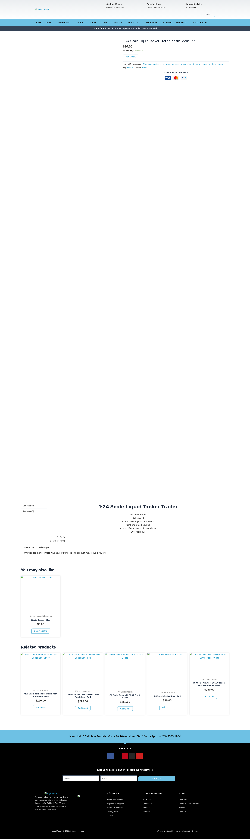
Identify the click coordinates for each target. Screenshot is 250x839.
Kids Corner (166, 22)
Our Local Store (114, 4)
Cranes (48, 22)
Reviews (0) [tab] (28, 511)
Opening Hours (154, 4)
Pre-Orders (181, 22)
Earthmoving (64, 22)
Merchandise (151, 22)
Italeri (144, 67)
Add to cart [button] (41, 707)
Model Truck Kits (190, 64)
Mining (80, 22)
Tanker (130, 67)
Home (38, 22)
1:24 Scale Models (151, 64)
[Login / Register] (182, 6)
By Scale (118, 22)
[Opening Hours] (142, 6)
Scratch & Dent (200, 22)
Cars (105, 22)
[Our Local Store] (102, 6)
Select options (40, 631)
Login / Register (194, 4)
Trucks (92, 22)
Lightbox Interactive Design (187, 831)
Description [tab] (28, 506)
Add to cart (131, 57)
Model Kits (133, 22)
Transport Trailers (207, 64)
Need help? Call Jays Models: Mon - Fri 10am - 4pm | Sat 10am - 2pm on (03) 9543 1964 (125, 736)
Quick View (40, 610)
